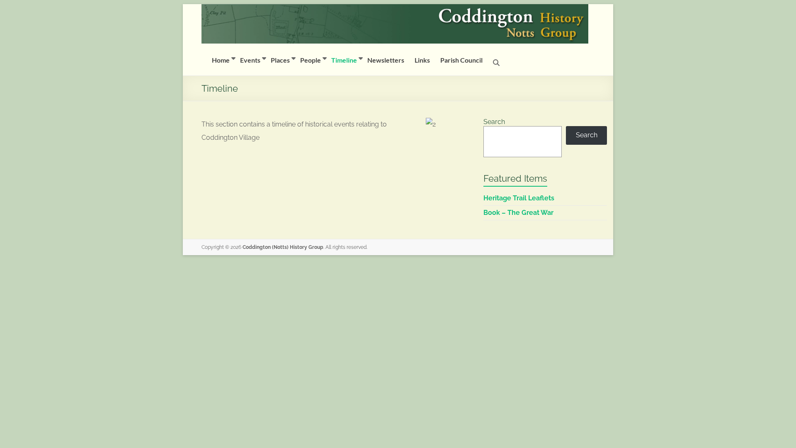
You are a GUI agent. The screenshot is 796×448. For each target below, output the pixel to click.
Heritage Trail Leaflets (518, 198)
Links (422, 60)
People (310, 60)
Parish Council (461, 60)
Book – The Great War (518, 213)
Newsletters (385, 60)
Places (280, 60)
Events (250, 60)
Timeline (344, 60)
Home (221, 60)
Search (494, 122)
